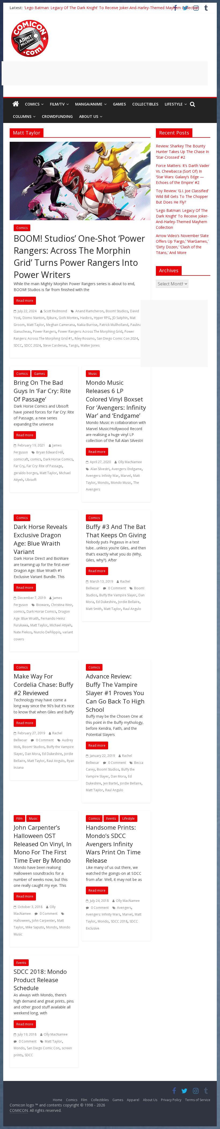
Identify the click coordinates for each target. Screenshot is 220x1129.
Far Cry (19, 466)
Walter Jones (90, 345)
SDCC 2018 (119, 921)
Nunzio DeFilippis (47, 632)
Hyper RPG (102, 317)
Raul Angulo (132, 609)
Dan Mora (32, 754)
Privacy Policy (171, 1100)
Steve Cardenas (55, 345)
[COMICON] (30, 21)
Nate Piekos (23, 632)
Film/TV (57, 104)
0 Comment (116, 588)
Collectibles (145, 104)
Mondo (103, 482)
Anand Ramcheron (89, 311)
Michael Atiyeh (60, 625)
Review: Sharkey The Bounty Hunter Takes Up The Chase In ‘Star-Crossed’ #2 (182, 151)
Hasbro (86, 317)
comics (35, 459)
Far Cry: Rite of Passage (44, 466)
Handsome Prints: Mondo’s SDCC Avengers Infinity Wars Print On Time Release (113, 843)
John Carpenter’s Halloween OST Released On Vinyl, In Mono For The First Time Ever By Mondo (43, 843)
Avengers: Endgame (127, 469)
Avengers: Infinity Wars (103, 914)
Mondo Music (121, 482)
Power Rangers (44, 331)
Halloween (22, 920)
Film (19, 818)
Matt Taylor (35, 324)
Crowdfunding (57, 116)
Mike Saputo (34, 927)
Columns (22, 116)
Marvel (126, 475)
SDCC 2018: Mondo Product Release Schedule (40, 979)
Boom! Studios (117, 311)
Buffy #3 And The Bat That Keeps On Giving (116, 530)
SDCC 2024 (32, 345)
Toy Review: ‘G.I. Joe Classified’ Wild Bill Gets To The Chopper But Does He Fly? (182, 196)
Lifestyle (174, 104)
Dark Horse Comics (58, 459)
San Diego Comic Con (43, 1048)
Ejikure (52, 317)
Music (93, 373)
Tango (73, 345)
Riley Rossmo (85, 338)
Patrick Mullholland (114, 324)
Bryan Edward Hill (49, 452)
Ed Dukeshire (106, 602)
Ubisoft (30, 479)
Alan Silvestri (99, 469)
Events (111, 818)
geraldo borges (26, 473)
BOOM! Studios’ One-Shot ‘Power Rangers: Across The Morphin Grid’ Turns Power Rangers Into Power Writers (79, 256)
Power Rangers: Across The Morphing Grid (90, 331)
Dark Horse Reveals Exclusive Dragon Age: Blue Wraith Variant (40, 538)
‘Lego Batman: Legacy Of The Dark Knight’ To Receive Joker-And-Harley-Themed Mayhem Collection (111, 7)
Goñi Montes (68, 317)
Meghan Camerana (60, 324)
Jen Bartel (110, 783)
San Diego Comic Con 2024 (117, 338)
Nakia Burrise (87, 324)
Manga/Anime (88, 104)
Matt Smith (94, 609)
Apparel (133, 1100)
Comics (32, 104)
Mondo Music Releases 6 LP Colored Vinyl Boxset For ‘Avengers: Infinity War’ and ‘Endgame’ (116, 398)
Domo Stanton (34, 317)
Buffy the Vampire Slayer (117, 595)
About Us (88, 116)
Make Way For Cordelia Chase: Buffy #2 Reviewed (43, 684)
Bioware (42, 604)
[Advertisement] (105, 73)
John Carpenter (43, 920)
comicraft (21, 459)
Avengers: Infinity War (102, 475)
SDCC (18, 345)
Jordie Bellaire (129, 602)
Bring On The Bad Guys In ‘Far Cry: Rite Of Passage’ (42, 390)
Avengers (124, 907)
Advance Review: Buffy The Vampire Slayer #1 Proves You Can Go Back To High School (115, 692)
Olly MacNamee (130, 462)
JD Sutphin (120, 317)
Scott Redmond (55, 311)
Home (57, 1100)
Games (119, 104)
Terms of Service (197, 1100)
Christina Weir (61, 604)
